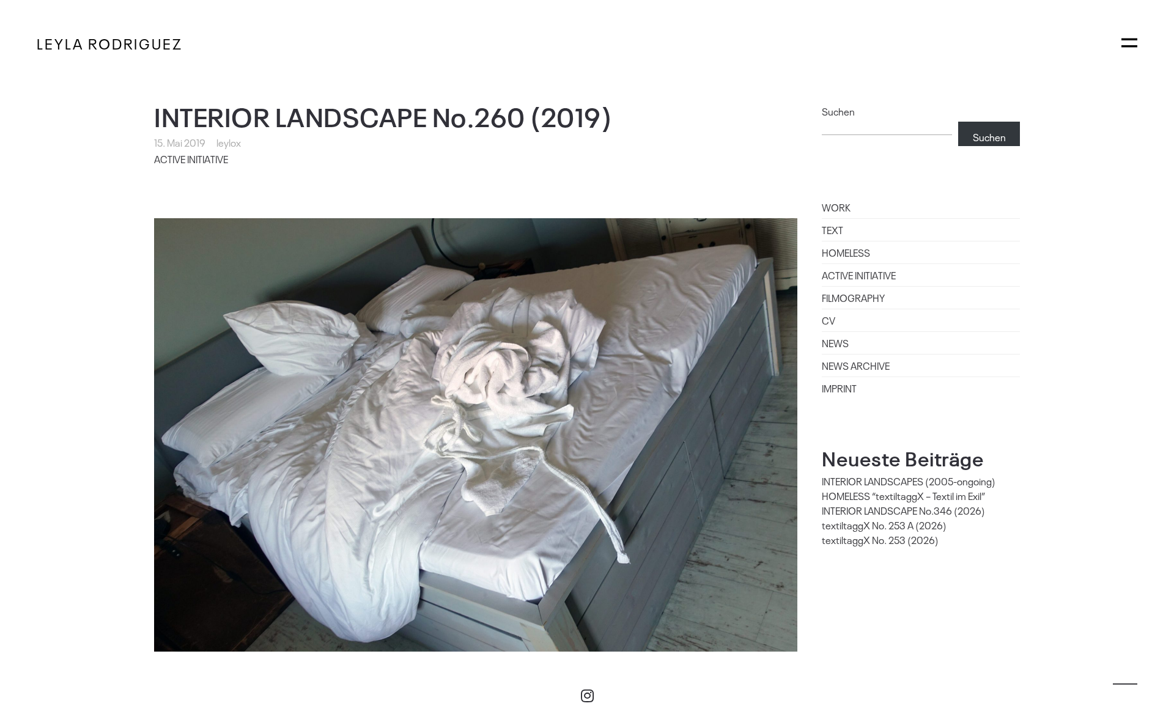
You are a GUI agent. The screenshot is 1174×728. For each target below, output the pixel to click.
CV (828, 320)
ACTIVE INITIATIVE (191, 159)
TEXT (832, 230)
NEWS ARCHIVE (856, 365)
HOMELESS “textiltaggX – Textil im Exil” (903, 495)
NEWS (835, 343)
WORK (836, 207)
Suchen (838, 111)
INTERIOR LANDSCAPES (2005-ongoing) (908, 481)
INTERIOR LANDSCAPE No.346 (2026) (903, 510)
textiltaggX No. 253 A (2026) (884, 525)
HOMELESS (846, 252)
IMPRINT (839, 388)
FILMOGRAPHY (853, 298)
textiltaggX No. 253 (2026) (880, 539)
